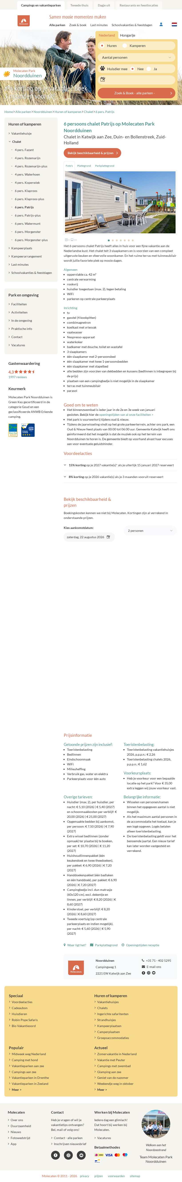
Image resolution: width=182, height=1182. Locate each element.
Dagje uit (104, 5)
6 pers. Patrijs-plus (28, 215)
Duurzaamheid (21, 1126)
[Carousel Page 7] (133, 240)
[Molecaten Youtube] (154, 973)
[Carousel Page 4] (121, 240)
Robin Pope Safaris (25, 1020)
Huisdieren (19, 1014)
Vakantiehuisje (21, 133)
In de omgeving (21, 320)
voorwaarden (116, 1176)
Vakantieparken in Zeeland (30, 1083)
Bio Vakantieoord (24, 1026)
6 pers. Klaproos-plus (29, 199)
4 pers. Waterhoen (27, 174)
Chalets (102, 1008)
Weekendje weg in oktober (115, 1083)
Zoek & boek (77, 25)
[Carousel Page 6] (129, 240)
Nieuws (16, 1132)
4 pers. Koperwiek (27, 182)
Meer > (17, 1089)
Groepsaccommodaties (113, 1038)
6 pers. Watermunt (27, 223)
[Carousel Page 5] (125, 240)
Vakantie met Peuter (111, 1060)
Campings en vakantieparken (41, 5)
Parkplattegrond (106, 945)
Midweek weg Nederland (29, 1054)
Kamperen (136, 45)
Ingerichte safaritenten (113, 1014)
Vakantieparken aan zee (28, 1066)
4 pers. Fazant (24, 150)
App (13, 1144)
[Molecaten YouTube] (81, 1155)
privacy (84, 1176)
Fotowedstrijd (20, 1138)
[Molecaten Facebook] (144, 973)
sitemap (135, 1176)
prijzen (98, 1176)
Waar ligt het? (76, 945)
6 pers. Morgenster (28, 232)
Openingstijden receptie (142, 945)
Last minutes (99, 25)
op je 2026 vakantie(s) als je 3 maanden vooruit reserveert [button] (116, 477)
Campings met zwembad (114, 1066)
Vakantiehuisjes (108, 1002)
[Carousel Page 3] (117, 240)
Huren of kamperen (24, 124)
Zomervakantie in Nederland (117, 1054)
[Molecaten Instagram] (149, 973)
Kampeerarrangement (26, 256)
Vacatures (18, 345)
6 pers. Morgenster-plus (31, 240)
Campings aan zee (24, 1072)
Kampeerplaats (21, 248)
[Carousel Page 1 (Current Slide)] (109, 240)
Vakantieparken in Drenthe (30, 1077)
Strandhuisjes (106, 1020)
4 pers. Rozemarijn (27, 158)
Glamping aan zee (109, 1072)
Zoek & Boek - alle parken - (134, 93)
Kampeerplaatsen (109, 1026)
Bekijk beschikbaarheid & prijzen (90, 153)
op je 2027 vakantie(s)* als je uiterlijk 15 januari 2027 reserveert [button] (121, 465)
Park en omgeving (23, 295)
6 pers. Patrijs (24, 207)
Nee (140, 69)
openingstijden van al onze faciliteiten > (126, 414)
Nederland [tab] (107, 35)
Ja (155, 69)
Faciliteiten (19, 304)
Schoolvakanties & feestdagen (132, 25)
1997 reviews (17, 377)
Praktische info (21, 329)
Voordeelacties (22, 1002)
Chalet (16, 141)
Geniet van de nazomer (113, 1077)
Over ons (17, 1120)
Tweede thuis (79, 5)
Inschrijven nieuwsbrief (70, 1144)
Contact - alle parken (68, 1138)
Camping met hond (25, 1060)
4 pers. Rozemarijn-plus (31, 166)
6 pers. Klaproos (26, 191)
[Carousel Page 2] (113, 240)
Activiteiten (19, 312)
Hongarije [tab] (127, 35)
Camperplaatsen (108, 1032)
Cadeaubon (20, 1008)
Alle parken (57, 25)
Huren (112, 45)
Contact (16, 337)
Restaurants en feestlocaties (139, 5)
